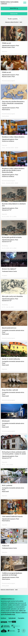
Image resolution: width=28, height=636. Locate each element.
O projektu (21, 618)
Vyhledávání (12, 618)
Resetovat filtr (14, 13)
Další (21, 22)
